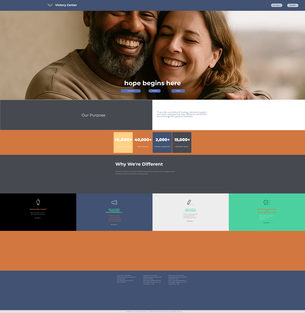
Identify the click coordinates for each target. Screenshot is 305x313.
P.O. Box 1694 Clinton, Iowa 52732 (125, 280)
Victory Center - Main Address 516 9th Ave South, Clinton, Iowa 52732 (126, 276)
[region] (123, 142)
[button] (131, 90)
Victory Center (66, 5)
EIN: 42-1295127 (121, 282)
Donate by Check (121, 279)
